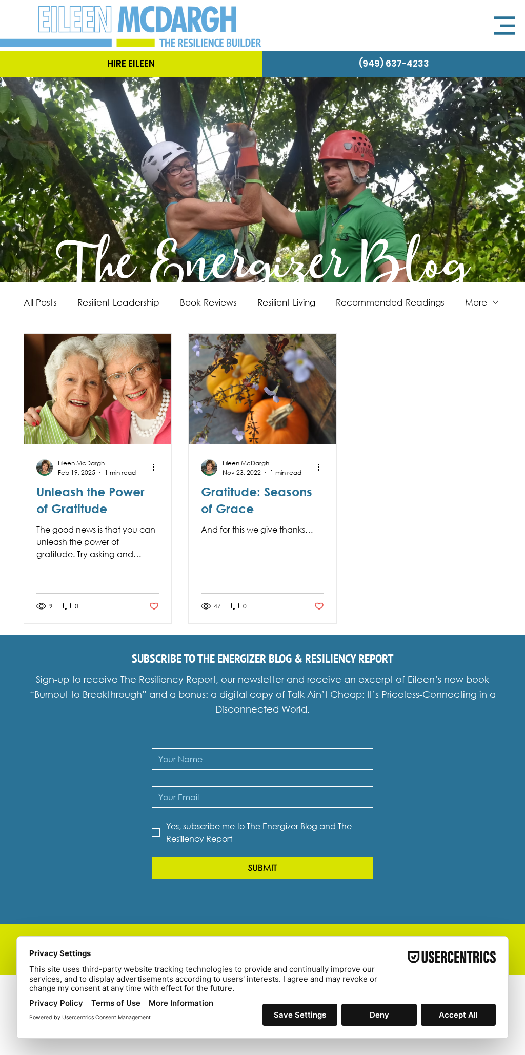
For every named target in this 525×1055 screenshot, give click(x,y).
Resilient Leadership (118, 302)
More (476, 302)
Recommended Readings (390, 302)
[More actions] (157, 467)
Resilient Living (286, 302)
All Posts (40, 302)
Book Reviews (208, 302)
